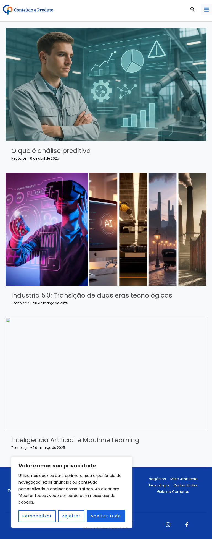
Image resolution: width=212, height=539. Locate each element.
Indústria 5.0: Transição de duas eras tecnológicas (91, 295)
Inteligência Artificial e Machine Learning (75, 440)
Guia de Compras (173, 491)
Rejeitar (71, 516)
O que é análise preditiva (51, 150)
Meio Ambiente (184, 478)
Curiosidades (185, 485)
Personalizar (37, 516)
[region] (71, 492)
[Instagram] (168, 524)
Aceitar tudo (106, 516)
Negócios (18, 158)
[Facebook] (186, 524)
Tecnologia (20, 303)
